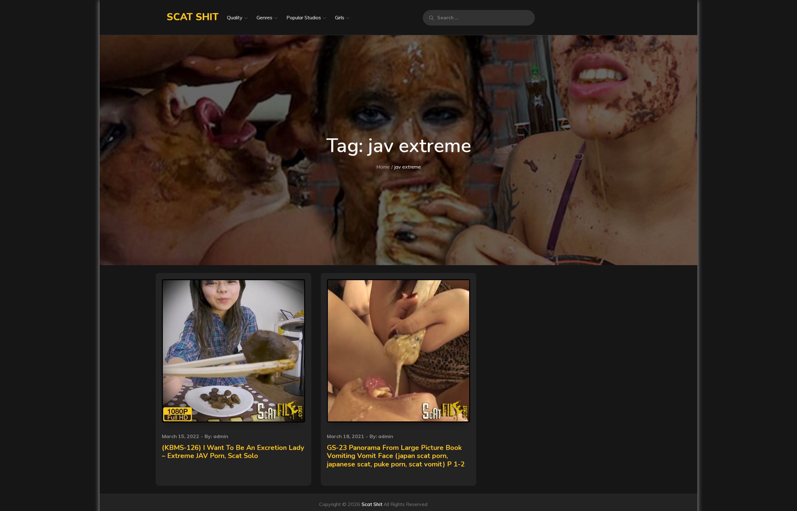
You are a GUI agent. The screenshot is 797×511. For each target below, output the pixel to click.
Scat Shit (193, 17)
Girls (339, 17)
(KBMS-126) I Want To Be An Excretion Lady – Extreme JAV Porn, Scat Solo (233, 452)
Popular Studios (303, 17)
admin (220, 436)
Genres (264, 17)
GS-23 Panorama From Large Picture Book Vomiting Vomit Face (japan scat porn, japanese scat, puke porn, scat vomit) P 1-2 (396, 456)
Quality (235, 17)
